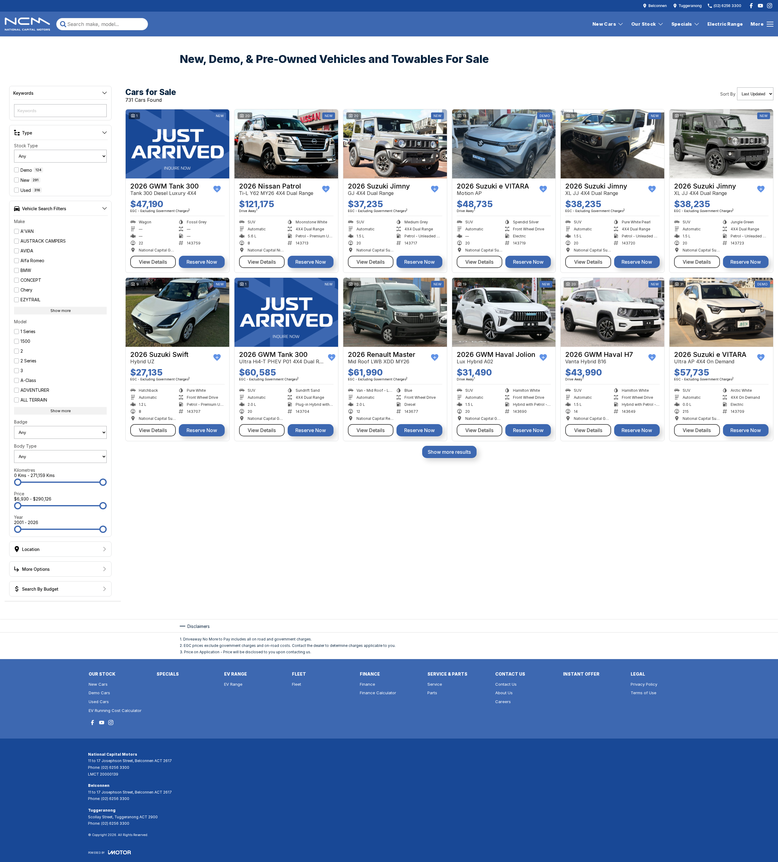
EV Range (233, 684)
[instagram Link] (769, 5)
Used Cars (99, 701)
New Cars (604, 24)
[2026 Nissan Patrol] (286, 143)
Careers (503, 701)
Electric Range (725, 24)
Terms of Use (643, 692)
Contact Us (506, 684)
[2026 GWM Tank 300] (177, 143)
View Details (153, 262)
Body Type (25, 446)
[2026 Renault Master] (395, 312)
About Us (504, 692)
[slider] (17, 482)
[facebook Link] (751, 5)
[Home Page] (27, 24)
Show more (60, 310)
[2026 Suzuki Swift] (177, 312)
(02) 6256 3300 (115, 767)
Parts (432, 692)
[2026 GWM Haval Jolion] (504, 312)
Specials (681, 24)
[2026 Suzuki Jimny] (395, 143)
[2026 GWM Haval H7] (612, 312)
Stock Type (26, 145)
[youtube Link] (760, 5)
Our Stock (643, 24)
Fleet (296, 684)
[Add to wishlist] (217, 189)
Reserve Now (201, 262)
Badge (20, 421)
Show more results (449, 452)
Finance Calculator (378, 692)
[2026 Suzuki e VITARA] (504, 143)
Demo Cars (99, 692)
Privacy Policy (644, 684)
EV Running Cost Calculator (115, 710)
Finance (367, 684)
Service (434, 684)
